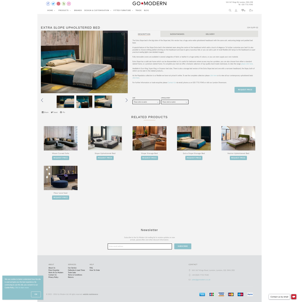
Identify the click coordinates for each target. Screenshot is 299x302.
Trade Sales (72, 272)
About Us (51, 268)
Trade (138, 10)
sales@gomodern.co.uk (201, 280)
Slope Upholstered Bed (105, 153)
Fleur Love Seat (61, 193)
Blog (146, 10)
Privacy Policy (53, 277)
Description (144, 34)
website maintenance (90, 294)
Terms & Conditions (75, 275)
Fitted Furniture (123, 10)
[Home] (149, 3)
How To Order (95, 270)
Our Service (72, 268)
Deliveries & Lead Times (76, 270)
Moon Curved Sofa (60, 153)
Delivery (210, 34)
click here (213, 75)
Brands (78, 10)
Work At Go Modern (55, 272)
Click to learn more (22, 288)
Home (50, 10)
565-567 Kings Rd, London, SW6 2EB (239, 2)
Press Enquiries (53, 270)
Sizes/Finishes (177, 34)
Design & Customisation (97, 10)
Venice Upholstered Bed (238, 153)
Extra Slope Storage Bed (194, 153)
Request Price (245, 90)
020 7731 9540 (247, 4)
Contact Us (172, 82)
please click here (247, 64)
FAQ (91, 268)
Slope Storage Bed (149, 153)
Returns (71, 277)
